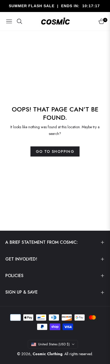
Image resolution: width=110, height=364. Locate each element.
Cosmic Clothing (47, 354)
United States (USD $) (54, 344)
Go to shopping (55, 151)
